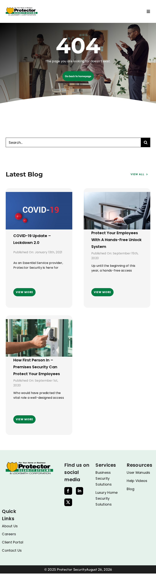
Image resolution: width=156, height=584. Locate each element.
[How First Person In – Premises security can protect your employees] (39, 322)
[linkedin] (79, 491)
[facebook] (68, 491)
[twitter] (68, 502)
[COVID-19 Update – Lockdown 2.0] (39, 195)
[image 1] (21, 9)
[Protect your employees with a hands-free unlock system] (117, 195)
